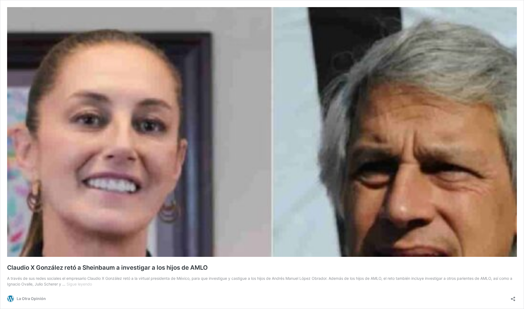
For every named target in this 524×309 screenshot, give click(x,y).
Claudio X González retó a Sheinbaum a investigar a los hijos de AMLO (107, 267)
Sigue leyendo (79, 284)
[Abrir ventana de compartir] (513, 297)
